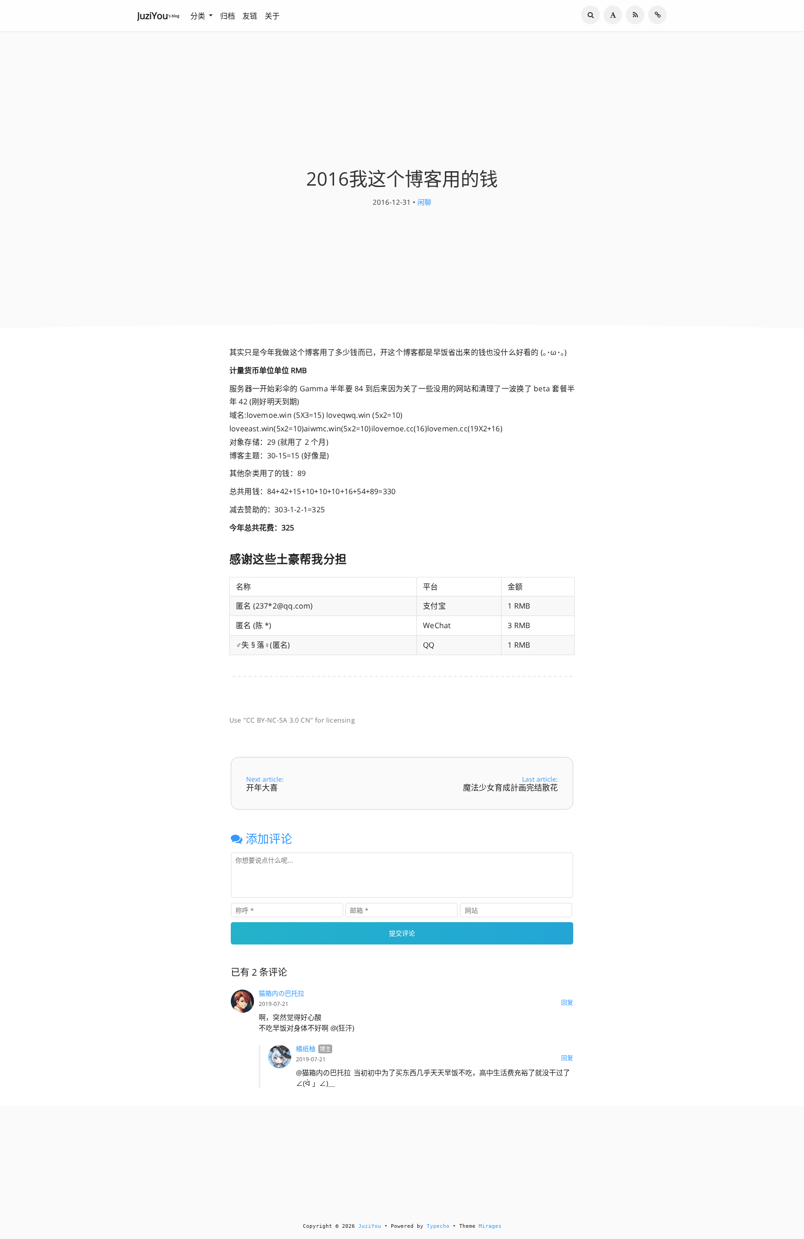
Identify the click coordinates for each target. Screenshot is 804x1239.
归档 (227, 16)
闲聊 (424, 202)
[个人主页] (657, 15)
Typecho (438, 1226)
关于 (272, 16)
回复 (567, 1002)
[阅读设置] (612, 15)
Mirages (490, 1226)
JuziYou (369, 1226)
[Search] (590, 15)
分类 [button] (198, 16)
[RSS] (635, 15)
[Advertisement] (408, 692)
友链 (249, 16)
